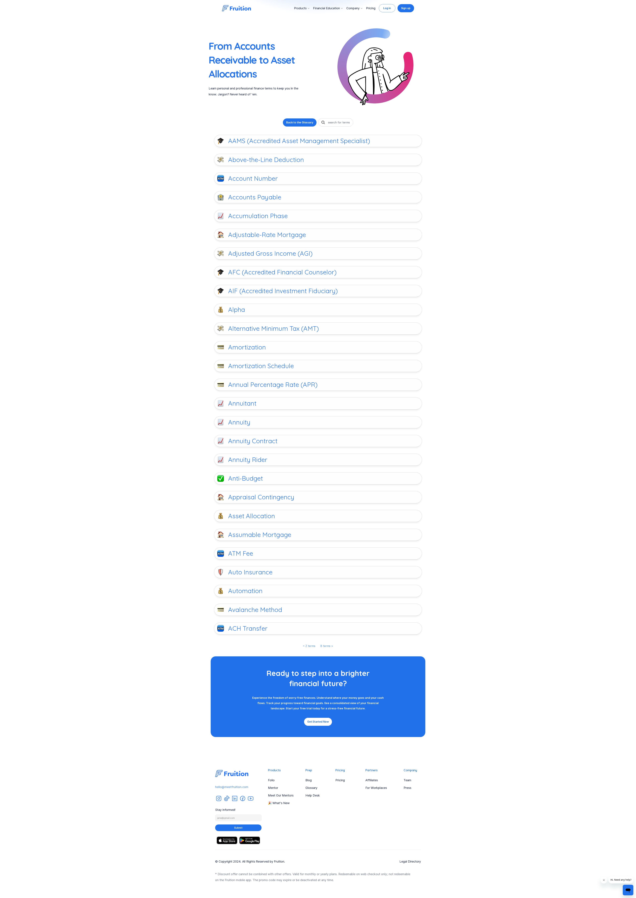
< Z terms (309, 646)
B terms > (326, 646)
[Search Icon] (323, 122)
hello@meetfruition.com (231, 787)
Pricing (370, 8)
